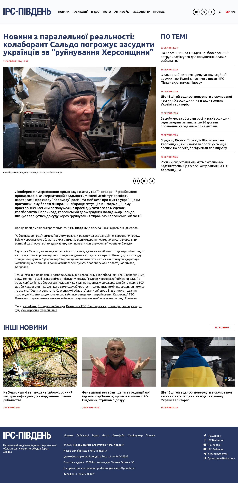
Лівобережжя (96, 306)
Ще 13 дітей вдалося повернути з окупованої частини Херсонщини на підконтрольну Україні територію (196, 100)
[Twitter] (144, 181)
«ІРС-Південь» (98, 450)
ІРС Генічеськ (215, 440)
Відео (95, 11)
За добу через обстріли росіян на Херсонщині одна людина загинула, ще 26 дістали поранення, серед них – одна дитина (195, 122)
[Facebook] (136, 181)
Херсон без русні (217, 453)
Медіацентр (141, 11)
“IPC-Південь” (78, 227)
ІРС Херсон (214, 435)
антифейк (29, 306)
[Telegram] (152, 181)
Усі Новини (222, 327)
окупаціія (114, 306)
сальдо (136, 306)
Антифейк (121, 11)
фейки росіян (30, 310)
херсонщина (48, 310)
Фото (107, 11)
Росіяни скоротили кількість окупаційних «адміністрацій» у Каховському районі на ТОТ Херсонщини (195, 166)
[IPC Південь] (27, 12)
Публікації (80, 11)
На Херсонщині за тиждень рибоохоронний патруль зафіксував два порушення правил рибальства (194, 56)
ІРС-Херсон (214, 444)
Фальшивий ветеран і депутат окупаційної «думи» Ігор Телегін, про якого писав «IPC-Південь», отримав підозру (193, 78)
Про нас (158, 11)
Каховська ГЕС (76, 306)
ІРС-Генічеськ (215, 449)
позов (126, 306)
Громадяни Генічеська (221, 458)
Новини (63, 11)
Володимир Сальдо (51, 306)
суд (17, 310)
